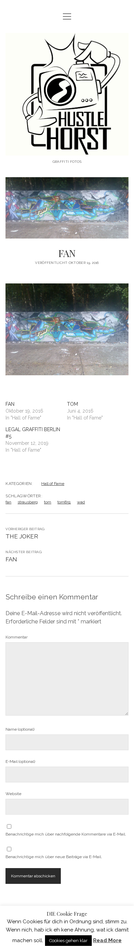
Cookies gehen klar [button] (68, 940)
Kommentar (16, 637)
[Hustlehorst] (67, 150)
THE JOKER (21, 536)
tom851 (64, 502)
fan (8, 502)
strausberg (28, 502)
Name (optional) (19, 729)
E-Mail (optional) (20, 761)
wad (81, 502)
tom (47, 502)
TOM (72, 404)
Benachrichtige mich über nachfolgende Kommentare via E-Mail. (65, 834)
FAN (9, 404)
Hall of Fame (52, 483)
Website (13, 793)
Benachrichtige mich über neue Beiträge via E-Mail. (53, 856)
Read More (107, 940)
